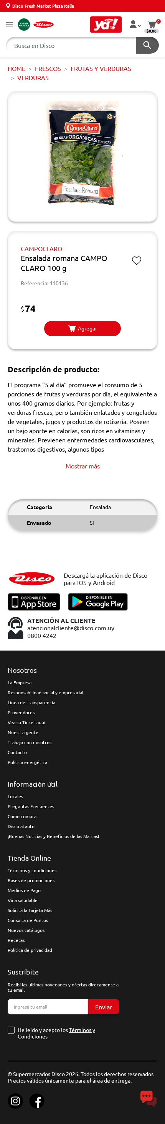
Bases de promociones (31, 880)
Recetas (16, 940)
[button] (9, 25)
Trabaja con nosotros (29, 742)
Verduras (33, 77)
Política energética (27, 762)
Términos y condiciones (32, 870)
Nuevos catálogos (26, 930)
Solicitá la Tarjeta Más (30, 910)
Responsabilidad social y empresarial (45, 692)
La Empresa (19, 682)
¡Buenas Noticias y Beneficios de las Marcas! (53, 836)
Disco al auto (21, 826)
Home (16, 68)
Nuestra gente (23, 732)
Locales (15, 796)
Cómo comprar (23, 816)
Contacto (17, 752)
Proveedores (21, 712)
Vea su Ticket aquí (26, 722)
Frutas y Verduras (101, 68)
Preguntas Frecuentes (31, 806)
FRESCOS (48, 68)
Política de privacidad (30, 950)
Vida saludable (23, 900)
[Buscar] (147, 45)
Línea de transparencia (31, 702)
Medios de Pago (24, 890)
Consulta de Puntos (28, 920)
